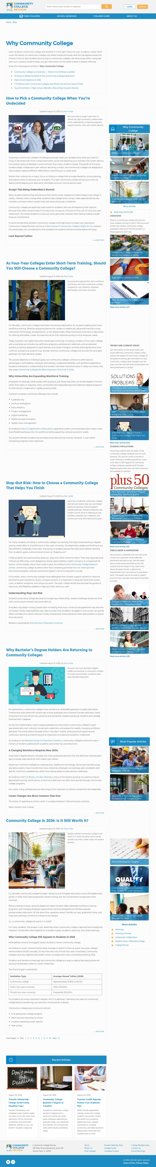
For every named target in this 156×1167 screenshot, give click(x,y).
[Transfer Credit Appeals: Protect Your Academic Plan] (90, 1078)
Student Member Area (113, 1145)
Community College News (126, 937)
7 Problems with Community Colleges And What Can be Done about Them (48, 84)
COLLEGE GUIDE (102, 16)
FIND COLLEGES (32, 16)
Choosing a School (123, 933)
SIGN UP (142, 7)
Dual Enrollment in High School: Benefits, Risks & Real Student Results (46, 88)
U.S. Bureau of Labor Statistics (39, 777)
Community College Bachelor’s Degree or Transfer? (53, 1103)
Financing (119, 929)
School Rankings (138, 1151)
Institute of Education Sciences (48, 623)
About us (88, 1148)
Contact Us (136, 1148)
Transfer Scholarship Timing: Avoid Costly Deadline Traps (19, 1103)
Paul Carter (68, 111)
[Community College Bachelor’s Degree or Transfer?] (56, 1078)
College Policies (122, 945)
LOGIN (129, 7)
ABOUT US (132, 16)
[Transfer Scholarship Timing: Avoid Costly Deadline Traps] (22, 1078)
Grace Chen (68, 828)
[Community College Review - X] (8, 1162)
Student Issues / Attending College (130, 941)
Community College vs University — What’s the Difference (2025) (44, 72)
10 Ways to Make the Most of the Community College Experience (44, 76)
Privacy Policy (142, 1163)
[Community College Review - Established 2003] (19, 6)
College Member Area (140, 1145)
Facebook (13, 1162)
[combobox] (72, 6)
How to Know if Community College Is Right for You (69, 226)
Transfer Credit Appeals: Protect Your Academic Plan (89, 1103)
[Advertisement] (56, 465)
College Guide (110, 1148)
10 (50, 1038)
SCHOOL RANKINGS (67, 16)
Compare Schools (111, 1151)
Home (86, 1145)
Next (55, 1038)
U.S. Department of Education (39, 429)
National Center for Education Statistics (43, 740)
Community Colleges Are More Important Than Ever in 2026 (45, 370)
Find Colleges (90, 1151)
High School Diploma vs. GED (27, 80)
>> (59, 1038)
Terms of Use (129, 1163)
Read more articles (120, 307)
